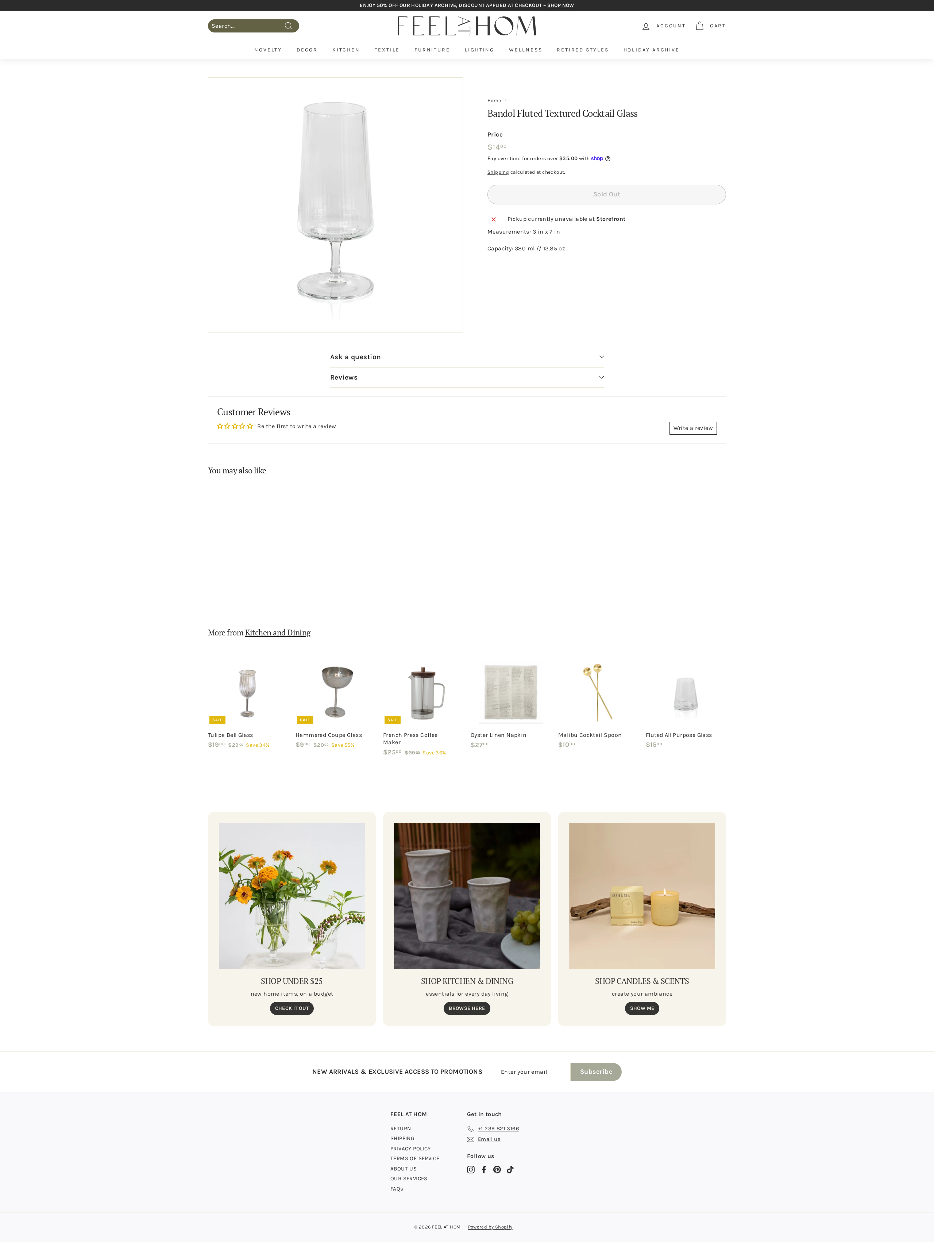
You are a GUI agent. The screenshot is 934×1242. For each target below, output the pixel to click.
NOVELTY (268, 50)
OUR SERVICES (409, 1178)
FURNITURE (432, 50)
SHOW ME (642, 1008)
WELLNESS (525, 50)
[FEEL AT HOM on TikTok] (510, 1169)
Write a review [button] (693, 427)
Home (494, 100)
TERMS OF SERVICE (414, 1158)
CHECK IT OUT (292, 1008)
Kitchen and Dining (278, 632)
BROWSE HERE (467, 1008)
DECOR (307, 50)
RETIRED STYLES (583, 50)
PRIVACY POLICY (410, 1148)
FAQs (397, 1188)
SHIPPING (402, 1138)
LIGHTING (479, 50)
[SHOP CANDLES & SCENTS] (642, 896)
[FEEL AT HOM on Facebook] (484, 1169)
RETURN (400, 1128)
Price (495, 134)
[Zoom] (335, 205)
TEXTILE (387, 50)
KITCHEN (346, 50)
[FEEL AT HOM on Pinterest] (497, 1169)
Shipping (498, 171)
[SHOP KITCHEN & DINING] (467, 896)
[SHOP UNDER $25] (292, 896)
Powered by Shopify (490, 1227)
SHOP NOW (560, 5)
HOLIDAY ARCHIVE (652, 50)
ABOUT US (403, 1168)
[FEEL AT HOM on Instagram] (471, 1169)
